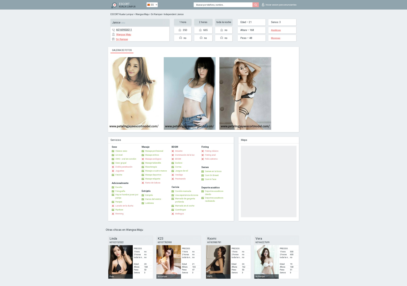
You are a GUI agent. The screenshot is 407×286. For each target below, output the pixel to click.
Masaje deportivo (153, 175)
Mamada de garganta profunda (185, 200)
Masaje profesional (154, 151)
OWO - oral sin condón (125, 159)
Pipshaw (119, 210)
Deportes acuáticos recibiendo (214, 199)
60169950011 (124, 29)
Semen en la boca (213, 171)
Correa (178, 167)
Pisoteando (180, 179)
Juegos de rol (181, 171)
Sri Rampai (156, 14)
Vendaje (179, 175)
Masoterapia (151, 167)
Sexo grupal (120, 163)
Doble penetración (123, 167)
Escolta (118, 187)
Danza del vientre (153, 199)
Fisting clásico (211, 151)
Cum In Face (210, 179)
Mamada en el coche (184, 206)
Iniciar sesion (281, 4)
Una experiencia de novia (186, 195)
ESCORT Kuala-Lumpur (122, 14)
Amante (178, 151)
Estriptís (149, 195)
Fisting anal (210, 155)
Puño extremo (211, 159)
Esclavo (178, 163)
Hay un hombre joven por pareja (126, 196)
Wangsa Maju (142, 14)
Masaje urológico (153, 159)
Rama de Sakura (152, 183)
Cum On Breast (212, 175)
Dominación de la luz (184, 155)
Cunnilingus (180, 210)
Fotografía (120, 191)
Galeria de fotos (122, 50)
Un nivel (119, 155)
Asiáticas (276, 30)
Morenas (275, 38)
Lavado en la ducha (124, 206)
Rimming (119, 213)
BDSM (178, 159)
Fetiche (118, 175)
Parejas (118, 202)
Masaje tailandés (153, 163)
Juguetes (119, 171)
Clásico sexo (121, 151)
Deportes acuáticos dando (214, 192)
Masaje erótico (152, 155)
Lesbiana (149, 203)
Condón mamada (183, 191)
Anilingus (179, 213)
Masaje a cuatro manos (156, 171)
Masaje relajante (152, 179)
